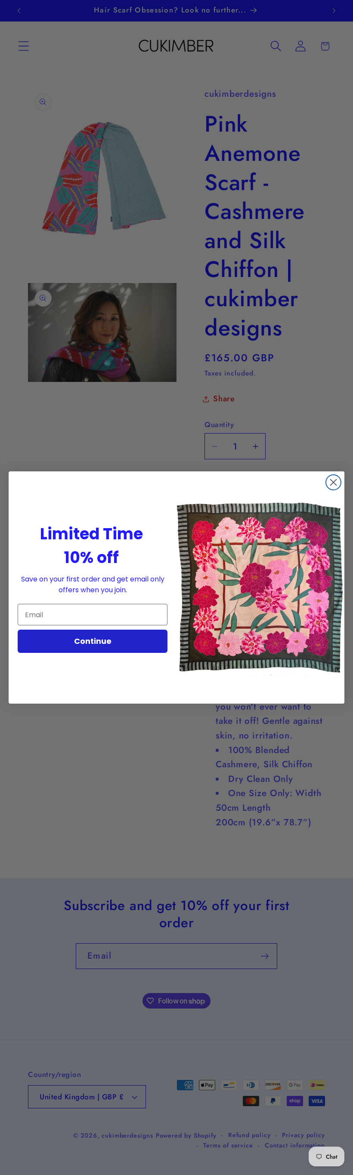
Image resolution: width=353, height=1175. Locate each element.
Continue (92, 641)
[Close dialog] (333, 482)
